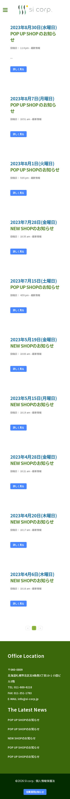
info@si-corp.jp (28, 699)
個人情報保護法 (45, 781)
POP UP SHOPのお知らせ (35, 169)
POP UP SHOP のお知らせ (33, 107)
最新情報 (35, 47)
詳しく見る (18, 69)
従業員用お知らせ (35, 792)
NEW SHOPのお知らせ (32, 228)
